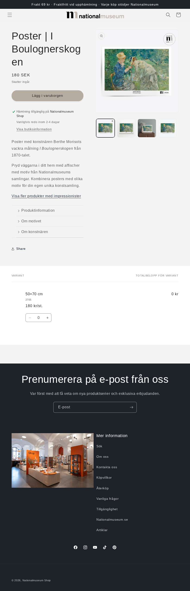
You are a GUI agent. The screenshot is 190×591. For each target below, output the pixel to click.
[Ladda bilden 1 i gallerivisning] (105, 128)
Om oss (102, 456)
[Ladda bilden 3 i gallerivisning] (147, 128)
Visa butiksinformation (34, 129)
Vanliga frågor (107, 498)
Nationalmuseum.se (112, 519)
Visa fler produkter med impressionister (46, 196)
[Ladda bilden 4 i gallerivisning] (167, 128)
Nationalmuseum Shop (36, 580)
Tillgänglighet (106, 509)
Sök (99, 446)
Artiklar (102, 530)
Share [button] (21, 248)
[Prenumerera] (131, 407)
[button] (10, 15)
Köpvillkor (104, 477)
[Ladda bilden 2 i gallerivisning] (126, 128)
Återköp (102, 488)
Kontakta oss (106, 467)
